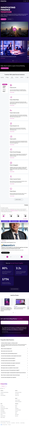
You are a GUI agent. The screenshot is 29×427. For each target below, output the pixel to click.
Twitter (4, 388)
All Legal (9, 424)
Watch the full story (5, 252)
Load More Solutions (18, 199)
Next (22, 257)
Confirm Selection (14, 221)
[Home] (3, 1)
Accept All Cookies (23, 221)
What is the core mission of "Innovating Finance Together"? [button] (10, 370)
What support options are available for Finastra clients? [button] (9, 367)
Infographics (16, 408)
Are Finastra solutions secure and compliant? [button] (8, 360)
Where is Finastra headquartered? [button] (6, 348)
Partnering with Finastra (18, 392)
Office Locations (3, 417)
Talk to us (3, 19)
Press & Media (3, 411)
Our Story (2, 405)
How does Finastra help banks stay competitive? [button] (8, 377)
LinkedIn (1, 388)
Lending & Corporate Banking (4, 87)
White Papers (17, 414)
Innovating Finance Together (4, 408)
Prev (7, 257)
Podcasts (16, 411)
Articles (16, 405)
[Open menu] (27, 1)
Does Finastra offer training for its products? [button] (8, 365)
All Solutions (4, 84)
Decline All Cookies (5, 221)
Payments (4, 89)
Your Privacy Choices (4, 424)
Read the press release (5, 68)
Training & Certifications (18, 401)
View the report (3, 58)
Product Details (12, 92)
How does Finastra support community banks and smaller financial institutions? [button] (13, 372)
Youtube (2, 388)
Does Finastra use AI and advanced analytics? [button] (8, 358)
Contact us (3, 386)
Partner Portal (17, 395)
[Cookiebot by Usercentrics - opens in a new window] (25, 205)
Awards (2, 414)
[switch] (11, 216)
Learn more (9, 19)
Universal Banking (4, 91)
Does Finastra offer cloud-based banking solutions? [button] (9, 353)
